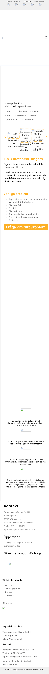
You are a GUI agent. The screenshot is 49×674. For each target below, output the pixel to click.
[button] (45, 37)
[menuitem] (9, 5)
